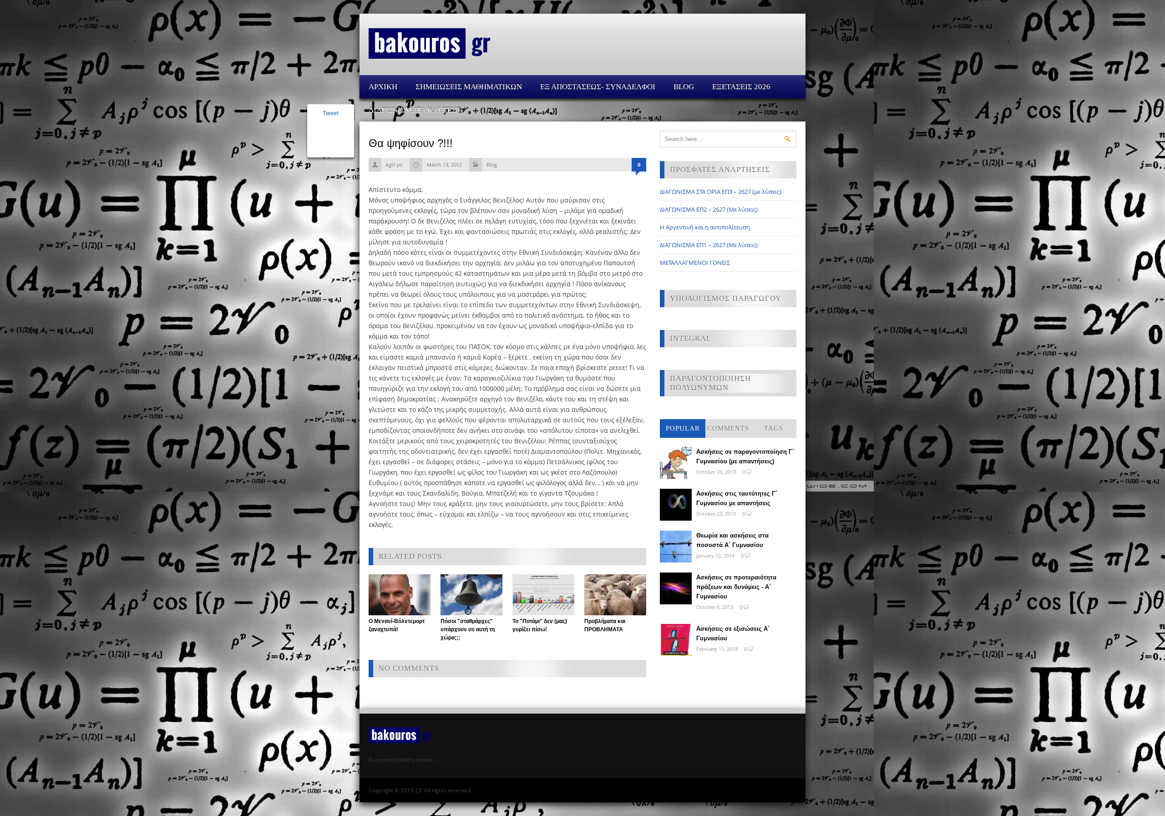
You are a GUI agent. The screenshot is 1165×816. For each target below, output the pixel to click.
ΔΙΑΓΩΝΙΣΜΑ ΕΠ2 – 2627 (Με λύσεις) (709, 209)
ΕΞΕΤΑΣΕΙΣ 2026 (741, 86)
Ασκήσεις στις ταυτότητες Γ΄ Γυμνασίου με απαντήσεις (736, 498)
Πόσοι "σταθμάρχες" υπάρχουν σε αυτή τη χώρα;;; (468, 629)
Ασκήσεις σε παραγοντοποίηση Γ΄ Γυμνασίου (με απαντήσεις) (745, 456)
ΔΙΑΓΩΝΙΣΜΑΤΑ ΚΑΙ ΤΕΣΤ (415, 110)
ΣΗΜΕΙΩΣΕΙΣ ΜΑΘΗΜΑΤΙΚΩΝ (468, 86)
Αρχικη (383, 86)
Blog (684, 86)
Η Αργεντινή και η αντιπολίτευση (705, 227)
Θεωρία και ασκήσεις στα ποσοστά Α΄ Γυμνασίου (732, 540)
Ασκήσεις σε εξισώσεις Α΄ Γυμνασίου (733, 633)
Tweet (331, 113)
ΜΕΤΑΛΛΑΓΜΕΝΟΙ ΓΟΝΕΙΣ (695, 262)
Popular (683, 428)
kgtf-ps (394, 164)
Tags (773, 428)
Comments (728, 428)
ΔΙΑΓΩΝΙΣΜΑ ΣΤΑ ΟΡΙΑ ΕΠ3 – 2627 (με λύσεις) (720, 192)
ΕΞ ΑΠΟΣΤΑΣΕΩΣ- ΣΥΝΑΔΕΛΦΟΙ (597, 86)
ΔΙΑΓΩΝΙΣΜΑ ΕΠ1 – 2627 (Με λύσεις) (709, 245)
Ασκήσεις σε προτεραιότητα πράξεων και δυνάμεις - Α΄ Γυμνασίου (736, 587)
